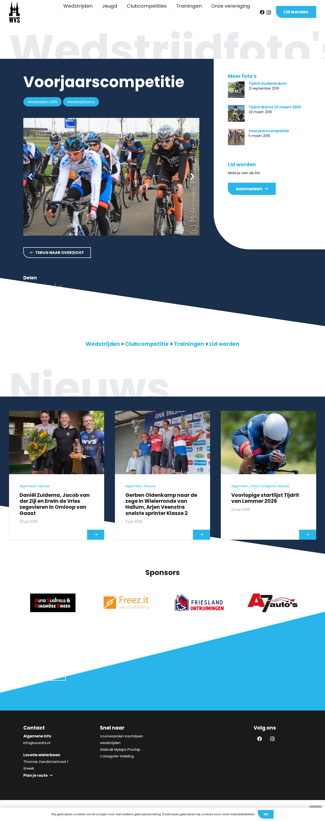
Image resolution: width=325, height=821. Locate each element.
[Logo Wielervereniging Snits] (14, 12)
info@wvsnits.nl (36, 742)
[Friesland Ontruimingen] (199, 603)
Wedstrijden (103, 344)
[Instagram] (268, 12)
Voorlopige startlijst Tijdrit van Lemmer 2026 (265, 498)
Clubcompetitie (147, 344)
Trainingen (189, 344)
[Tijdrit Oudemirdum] (236, 89)
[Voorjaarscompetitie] (236, 137)
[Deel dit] (39, 286)
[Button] (95, 535)
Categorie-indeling (117, 756)
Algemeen (28, 486)
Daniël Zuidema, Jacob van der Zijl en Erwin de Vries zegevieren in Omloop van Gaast (55, 504)
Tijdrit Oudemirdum (268, 83)
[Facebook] (262, 12)
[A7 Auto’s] (272, 603)
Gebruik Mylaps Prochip (120, 749)
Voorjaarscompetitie (269, 130)
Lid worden (224, 344)
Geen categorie (263, 486)
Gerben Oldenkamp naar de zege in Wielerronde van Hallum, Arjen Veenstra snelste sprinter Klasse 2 (161, 504)
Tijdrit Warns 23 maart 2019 (275, 107)
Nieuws (44, 486)
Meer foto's (242, 76)
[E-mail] (28, 286)
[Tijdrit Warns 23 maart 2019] (236, 113)
